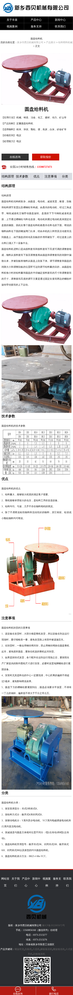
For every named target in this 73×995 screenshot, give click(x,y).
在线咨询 (15, 157)
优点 (36, 176)
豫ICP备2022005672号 (54, 872)
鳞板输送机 (46, 949)
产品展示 (51, 42)
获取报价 (45, 157)
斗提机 (36, 949)
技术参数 (22, 176)
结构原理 (8, 176)
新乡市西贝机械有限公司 (30, 42)
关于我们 (16, 882)
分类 (65, 176)
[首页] (36, 14)
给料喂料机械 (65, 42)
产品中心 (36, 19)
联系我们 (60, 26)
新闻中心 (60, 19)
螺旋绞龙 (19, 949)
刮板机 (28, 949)
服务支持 (36, 26)
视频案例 (12, 26)
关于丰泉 (12, 19)
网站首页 (5, 882)
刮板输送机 (39, 954)
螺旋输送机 (59, 949)
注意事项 (51, 176)
